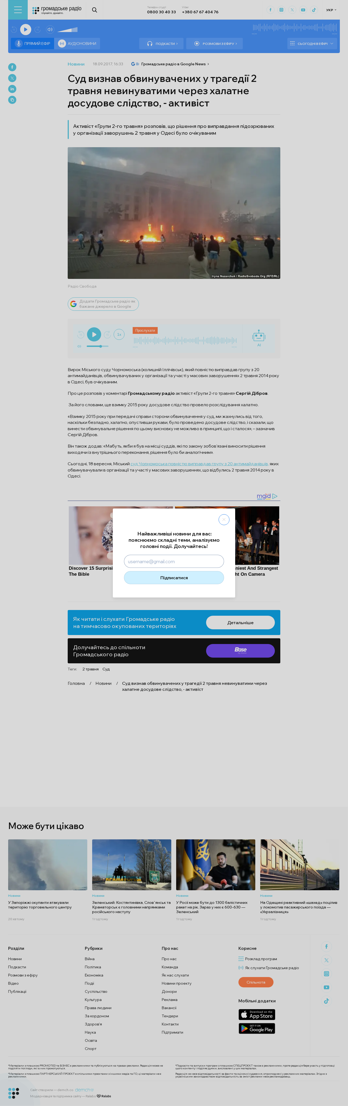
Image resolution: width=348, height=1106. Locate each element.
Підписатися (174, 577)
